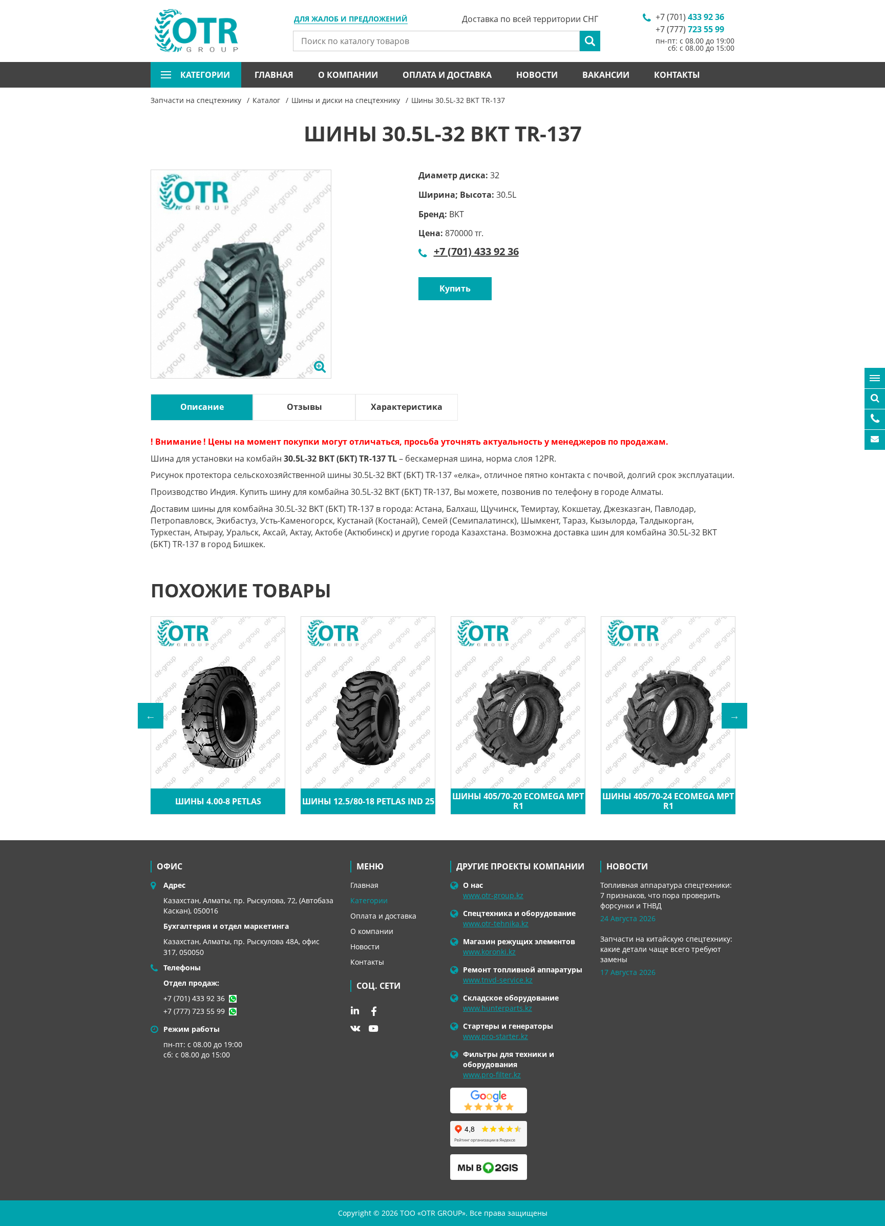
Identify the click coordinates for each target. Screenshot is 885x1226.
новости (627, 866)
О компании (348, 74)
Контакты (677, 74)
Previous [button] (150, 716)
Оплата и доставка (447, 74)
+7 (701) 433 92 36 (476, 251)
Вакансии (605, 74)
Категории (369, 900)
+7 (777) (690, 29)
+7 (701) (690, 17)
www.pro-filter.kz (492, 1074)
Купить (455, 288)
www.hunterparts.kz (497, 1008)
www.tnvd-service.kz (498, 980)
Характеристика (406, 406)
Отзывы (304, 406)
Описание (202, 406)
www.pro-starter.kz (495, 1036)
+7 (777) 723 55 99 (194, 1011)
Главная (274, 74)
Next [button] (734, 716)
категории (205, 74)
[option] (241, 286)
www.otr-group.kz (493, 895)
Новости (537, 74)
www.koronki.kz (489, 952)
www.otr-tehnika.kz (496, 923)
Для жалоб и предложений (351, 19)
